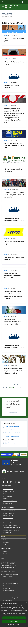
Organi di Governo (8, 489)
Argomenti (9, 13)
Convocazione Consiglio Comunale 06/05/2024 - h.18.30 (14, 219)
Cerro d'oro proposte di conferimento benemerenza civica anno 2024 (12, 275)
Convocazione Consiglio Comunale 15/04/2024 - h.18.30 (14, 346)
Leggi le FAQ (6, 588)
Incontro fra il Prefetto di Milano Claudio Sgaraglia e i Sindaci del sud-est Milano (14, 194)
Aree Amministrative (8, 491)
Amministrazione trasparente (10, 598)
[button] (14, 624)
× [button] (26, 602)
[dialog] (14, 614)
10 (20, 387)
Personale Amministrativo (10, 501)
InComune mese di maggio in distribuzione (13, 170)
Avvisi (5, 35)
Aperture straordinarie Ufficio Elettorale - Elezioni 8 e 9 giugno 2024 (14, 145)
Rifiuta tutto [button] (14, 621)
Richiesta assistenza (8, 590)
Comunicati (6, 189)
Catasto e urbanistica (8, 515)
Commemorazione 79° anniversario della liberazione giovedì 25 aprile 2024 (13, 321)
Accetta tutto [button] (14, 618)
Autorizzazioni (7, 532)
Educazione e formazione (9, 523)
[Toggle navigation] (3, 6)
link (6, 614)
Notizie (5, 166)
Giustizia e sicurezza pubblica (10, 525)
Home (3, 13)
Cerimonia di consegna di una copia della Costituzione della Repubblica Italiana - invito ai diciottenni (13, 294)
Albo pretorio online (8, 600)
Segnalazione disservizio (9, 586)
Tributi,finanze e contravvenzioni (11, 528)
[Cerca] (25, 7)
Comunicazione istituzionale (9, 15)
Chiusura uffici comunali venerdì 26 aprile (14, 242)
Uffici (4, 494)
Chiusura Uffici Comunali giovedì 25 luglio (14, 63)
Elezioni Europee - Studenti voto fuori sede (14, 258)
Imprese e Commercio (8, 513)
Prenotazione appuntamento (10, 583)
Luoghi (5, 551)
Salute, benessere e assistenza (11, 530)
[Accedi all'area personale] (22, 2)
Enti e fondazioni (7, 496)
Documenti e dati (7, 503)
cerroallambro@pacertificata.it (11, 575)
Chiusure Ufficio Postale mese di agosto (14, 39)
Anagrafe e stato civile (9, 511)
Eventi (5, 554)
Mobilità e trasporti (8, 518)
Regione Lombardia (7, 2)
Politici (5, 498)
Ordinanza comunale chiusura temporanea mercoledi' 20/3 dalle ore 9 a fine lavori (13, 370)
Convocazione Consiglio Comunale (11, 86)
